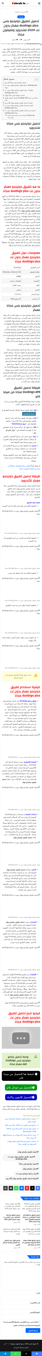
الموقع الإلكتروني (35, 1312)
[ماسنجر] (21, 1188)
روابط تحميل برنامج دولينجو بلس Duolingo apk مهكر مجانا (21, 116)
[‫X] (32, 1188)
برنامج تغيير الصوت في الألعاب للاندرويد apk (20, 1125)
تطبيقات (16, 12)
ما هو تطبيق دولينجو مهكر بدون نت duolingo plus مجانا (21, 86)
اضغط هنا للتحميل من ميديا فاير (19, 1075)
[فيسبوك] (38, 1188)
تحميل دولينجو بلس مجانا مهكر (15, 95)
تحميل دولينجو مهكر (30, 1168)
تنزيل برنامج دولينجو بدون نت (26, 1173)
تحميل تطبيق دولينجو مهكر (27, 1152)
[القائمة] (39, 3)
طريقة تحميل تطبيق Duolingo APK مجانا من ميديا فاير (21, 99)
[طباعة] (5, 1188)
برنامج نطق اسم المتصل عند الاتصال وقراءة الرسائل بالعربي (11, 1242)
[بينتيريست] (27, 1188)
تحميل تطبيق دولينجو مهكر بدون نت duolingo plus (21, 1157)
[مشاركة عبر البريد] (11, 1188)
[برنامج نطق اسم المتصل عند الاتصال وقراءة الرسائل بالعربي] (11, 1233)
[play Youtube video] (21, 1038)
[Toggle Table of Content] (35, 79)
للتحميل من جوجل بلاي (19, 1087)
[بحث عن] (3, 3)
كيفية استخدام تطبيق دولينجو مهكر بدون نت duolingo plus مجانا (18, 107)
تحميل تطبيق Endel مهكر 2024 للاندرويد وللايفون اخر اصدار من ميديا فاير (31, 1242)
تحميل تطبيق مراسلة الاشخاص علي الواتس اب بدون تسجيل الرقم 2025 (11, 1217)
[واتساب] (16, 1188)
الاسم (38, 1293)
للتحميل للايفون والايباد (19, 1097)
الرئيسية (23, 12)
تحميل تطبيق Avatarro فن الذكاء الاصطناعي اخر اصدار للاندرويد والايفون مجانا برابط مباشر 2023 (31, 1218)
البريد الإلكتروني (34, 1303)
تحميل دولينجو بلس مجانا (28, 1164)
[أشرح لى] (21, 3)
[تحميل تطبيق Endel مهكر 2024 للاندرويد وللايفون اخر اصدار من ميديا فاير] (31, 1233)
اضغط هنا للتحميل (29, 414)
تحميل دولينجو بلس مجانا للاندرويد (15, 82)
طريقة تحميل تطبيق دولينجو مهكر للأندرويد (19, 103)
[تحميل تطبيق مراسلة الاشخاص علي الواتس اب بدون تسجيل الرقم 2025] (11, 1208)
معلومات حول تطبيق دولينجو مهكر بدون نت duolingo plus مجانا (19, 91)
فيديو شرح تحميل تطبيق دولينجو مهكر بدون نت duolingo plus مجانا (20, 111)
